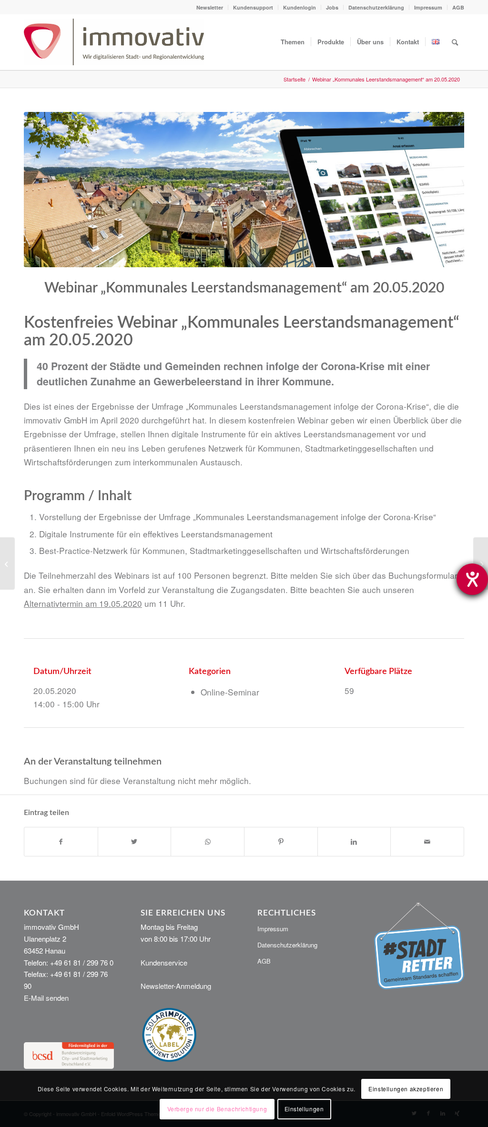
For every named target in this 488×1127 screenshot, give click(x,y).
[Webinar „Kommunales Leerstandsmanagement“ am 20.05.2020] (244, 189)
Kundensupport (253, 7)
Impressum (428, 7)
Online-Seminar (230, 692)
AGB (458, 7)
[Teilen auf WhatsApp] (207, 841)
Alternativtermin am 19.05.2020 (83, 603)
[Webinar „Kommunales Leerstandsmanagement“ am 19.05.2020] (7, 563)
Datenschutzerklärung (376, 7)
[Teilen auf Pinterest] (280, 841)
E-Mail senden (46, 998)
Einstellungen (304, 1109)
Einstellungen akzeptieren (405, 1089)
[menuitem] (210, 7)
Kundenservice (164, 962)
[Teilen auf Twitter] (134, 841)
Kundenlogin (299, 7)
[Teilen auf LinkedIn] (354, 841)
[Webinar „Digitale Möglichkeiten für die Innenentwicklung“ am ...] (480, 563)
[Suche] (455, 42)
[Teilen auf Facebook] (61, 841)
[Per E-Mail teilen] (427, 841)
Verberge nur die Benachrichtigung (217, 1109)
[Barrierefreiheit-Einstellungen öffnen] (472, 579)
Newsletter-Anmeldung (176, 986)
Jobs (332, 7)
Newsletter (209, 7)
